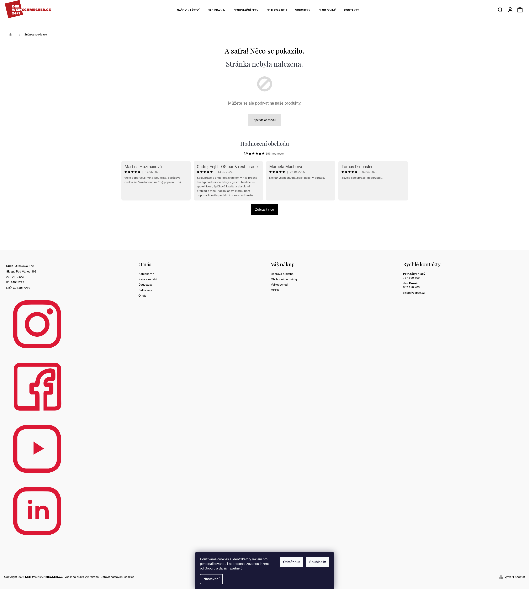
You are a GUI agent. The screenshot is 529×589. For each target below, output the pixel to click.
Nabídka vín (146, 273)
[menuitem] (186, 10)
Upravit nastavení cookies (117, 576)
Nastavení (211, 579)
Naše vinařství (147, 279)
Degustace (145, 284)
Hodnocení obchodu (264, 143)
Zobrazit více (264, 209)
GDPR (275, 290)
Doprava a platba (282, 273)
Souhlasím (317, 562)
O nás (142, 295)
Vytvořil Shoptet (514, 576)
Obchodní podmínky (284, 279)
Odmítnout (291, 562)
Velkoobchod (279, 284)
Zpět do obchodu (265, 120)
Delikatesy (145, 290)
